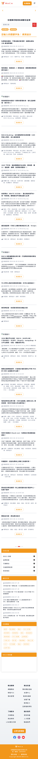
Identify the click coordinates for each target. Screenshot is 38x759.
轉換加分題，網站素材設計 (10, 516)
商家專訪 (5, 29)
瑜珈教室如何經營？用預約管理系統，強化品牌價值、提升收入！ (18, 102)
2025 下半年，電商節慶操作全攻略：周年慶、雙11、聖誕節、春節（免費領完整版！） (18, 166)
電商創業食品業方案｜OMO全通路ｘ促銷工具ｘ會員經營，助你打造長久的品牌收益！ (18, 402)
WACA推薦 (15, 636)
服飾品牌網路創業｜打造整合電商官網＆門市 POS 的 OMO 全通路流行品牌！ (18, 370)
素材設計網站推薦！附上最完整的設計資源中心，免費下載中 (18, 488)
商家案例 (7, 633)
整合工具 (30, 640)
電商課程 (13, 29)
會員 (22, 633)
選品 (19, 644)
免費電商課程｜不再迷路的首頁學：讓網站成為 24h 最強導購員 (17, 42)
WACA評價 (27, 629)
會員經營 (29, 633)
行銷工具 (7, 640)
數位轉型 (12, 629)
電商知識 (7, 636)
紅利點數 (12, 644)
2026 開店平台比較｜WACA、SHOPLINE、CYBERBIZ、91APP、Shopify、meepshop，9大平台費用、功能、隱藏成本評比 (18, 340)
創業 (5, 629)
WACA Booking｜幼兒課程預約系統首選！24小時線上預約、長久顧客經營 (18, 136)
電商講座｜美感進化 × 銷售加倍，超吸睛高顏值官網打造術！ (18, 69)
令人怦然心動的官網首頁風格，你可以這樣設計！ (18, 283)
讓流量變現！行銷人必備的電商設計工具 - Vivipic (18, 226)
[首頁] (7, 3)
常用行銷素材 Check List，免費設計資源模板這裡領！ (18, 434)
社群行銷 (7, 648)
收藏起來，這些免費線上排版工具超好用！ (16, 461)
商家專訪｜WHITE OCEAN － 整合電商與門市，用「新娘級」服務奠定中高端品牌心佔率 (18, 194)
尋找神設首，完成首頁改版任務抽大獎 (14, 308)
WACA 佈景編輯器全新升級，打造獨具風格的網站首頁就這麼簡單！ (18, 257)
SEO (5, 644)
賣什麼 (14, 640)
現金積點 (22, 640)
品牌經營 (24, 636)
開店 (19, 629)
